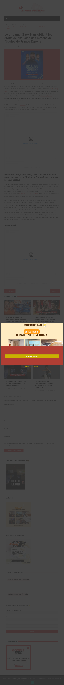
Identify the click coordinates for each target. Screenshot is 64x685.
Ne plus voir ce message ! (32, 366)
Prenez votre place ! (32, 356)
